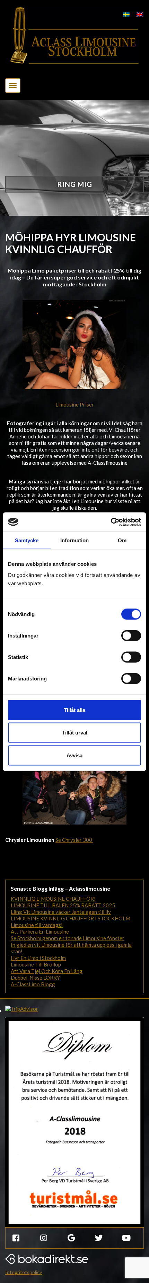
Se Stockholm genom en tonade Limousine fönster (67, 938)
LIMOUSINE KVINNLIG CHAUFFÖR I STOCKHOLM (70, 918)
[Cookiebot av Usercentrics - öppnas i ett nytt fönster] (110, 521)
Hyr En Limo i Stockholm (38, 958)
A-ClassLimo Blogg (33, 984)
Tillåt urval (74, 733)
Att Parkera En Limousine (40, 931)
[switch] (131, 635)
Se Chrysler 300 (74, 840)
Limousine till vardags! (37, 925)
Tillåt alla (74, 710)
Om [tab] (122, 540)
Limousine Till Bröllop (36, 964)
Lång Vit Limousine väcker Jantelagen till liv (61, 912)
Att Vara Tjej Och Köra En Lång (46, 971)
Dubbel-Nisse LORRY (35, 977)
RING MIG (74, 184)
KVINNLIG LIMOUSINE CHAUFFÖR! (53, 899)
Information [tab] (74, 540)
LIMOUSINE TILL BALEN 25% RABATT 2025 (63, 905)
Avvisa (74, 755)
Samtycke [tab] (27, 540)
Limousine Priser (74, 404)
